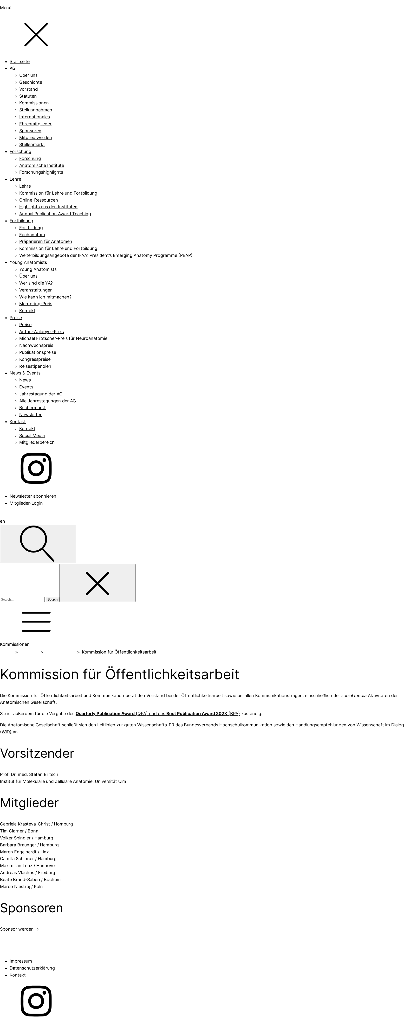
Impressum (21, 961)
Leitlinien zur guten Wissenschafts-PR (135, 724)
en (2, 521)
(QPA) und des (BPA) (158, 713)
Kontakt (18, 974)
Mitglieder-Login (26, 503)
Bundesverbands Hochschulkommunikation (228, 724)
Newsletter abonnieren (33, 496)
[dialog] (208, 255)
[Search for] (23, 599)
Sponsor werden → (19, 929)
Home (7, 651)
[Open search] (38, 544)
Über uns (29, 651)
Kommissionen (60, 651)
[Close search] (97, 583)
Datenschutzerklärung (32, 968)
